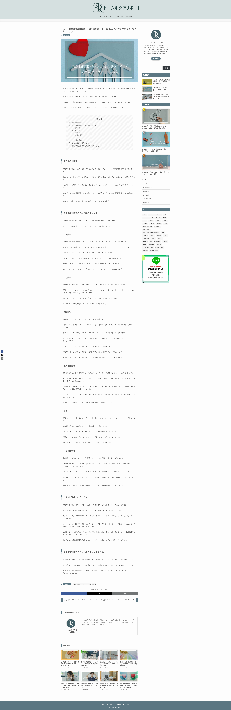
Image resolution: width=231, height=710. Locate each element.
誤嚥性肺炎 (146, 247)
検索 (166, 68)
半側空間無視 (78, 140)
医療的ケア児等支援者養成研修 (151, 232)
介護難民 (159, 223)
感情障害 (77, 133)
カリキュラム (157, 214)
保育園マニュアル (147, 226)
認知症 (144, 244)
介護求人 (164, 220)
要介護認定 (157, 241)
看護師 (165, 235)
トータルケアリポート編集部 (70, 631)
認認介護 (159, 244)
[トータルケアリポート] (115, 7)
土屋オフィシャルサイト (107, 704)
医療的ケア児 (146, 229)
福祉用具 (160, 238)
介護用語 (147, 202)
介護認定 (152, 223)
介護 (90, 584)
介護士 (146, 184)
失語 (76, 137)
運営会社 (156, 58)
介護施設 (157, 220)
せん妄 (150, 214)
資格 (152, 247)
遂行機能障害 (78, 135)
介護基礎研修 (162, 217)
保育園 (165, 223)
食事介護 (145, 250)
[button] (74, 593)
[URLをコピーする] (125, 593)
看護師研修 (146, 238)
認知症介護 (151, 244)
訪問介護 (164, 241)
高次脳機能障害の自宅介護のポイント (83, 125)
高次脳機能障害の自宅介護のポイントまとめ (85, 146)
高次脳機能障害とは (77, 122)
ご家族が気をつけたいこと (80, 143)
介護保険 (154, 217)
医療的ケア (157, 226)
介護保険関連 (66, 35)
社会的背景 (147, 198)
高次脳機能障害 (77, 584)
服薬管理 (159, 235)
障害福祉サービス (149, 191)
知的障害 (153, 238)
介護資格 (147, 195)
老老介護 (145, 241)
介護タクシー (146, 217)
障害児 (157, 247)
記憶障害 (77, 128)
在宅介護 (85, 584)
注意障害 (77, 130)
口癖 (163, 232)
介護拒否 (151, 220)
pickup (94, 584)
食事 (162, 247)
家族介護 (152, 235)
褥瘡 (151, 241)
